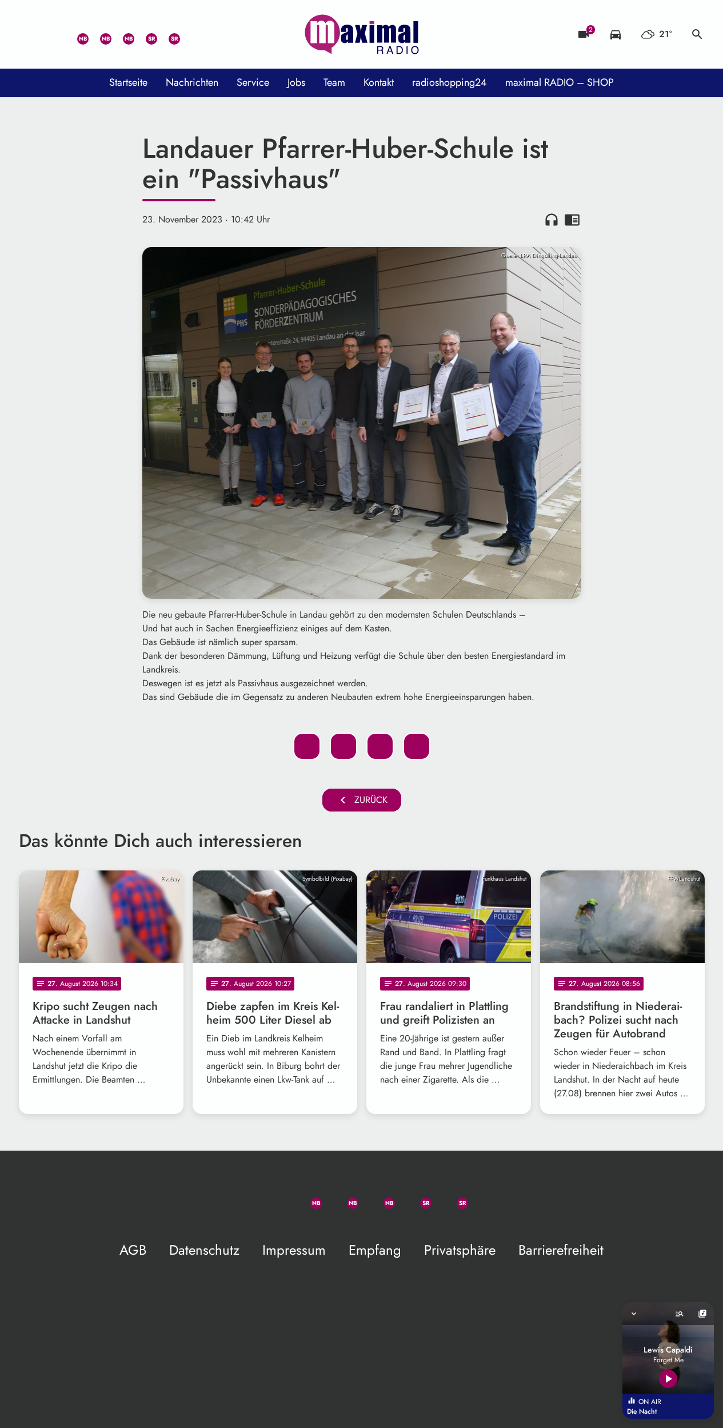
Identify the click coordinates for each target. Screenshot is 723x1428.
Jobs (296, 82)
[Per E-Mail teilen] (416, 746)
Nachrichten (192, 82)
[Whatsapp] (76, 34)
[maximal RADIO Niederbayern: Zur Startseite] (362, 34)
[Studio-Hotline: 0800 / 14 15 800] (53, 34)
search (697, 34)
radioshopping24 (449, 82)
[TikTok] (190, 34)
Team (334, 82)
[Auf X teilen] (343, 746)
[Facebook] (98, 34)
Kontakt (379, 82)
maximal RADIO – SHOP (559, 82)
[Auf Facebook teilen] (307, 746)
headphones (552, 220)
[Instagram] (121, 34)
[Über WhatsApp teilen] (380, 746)
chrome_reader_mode (572, 220)
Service (253, 82)
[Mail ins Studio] (30, 34)
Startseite (128, 82)
